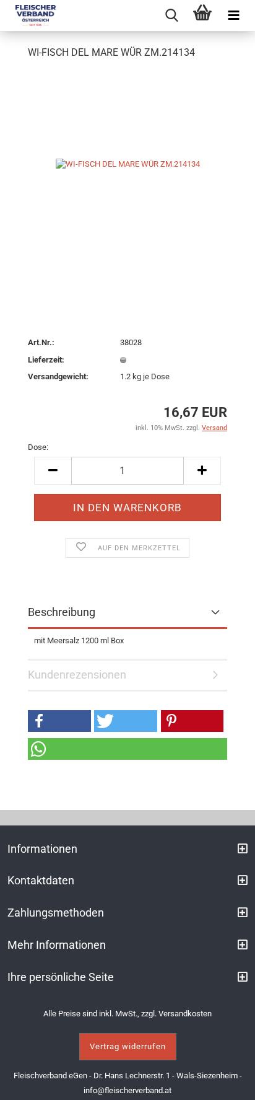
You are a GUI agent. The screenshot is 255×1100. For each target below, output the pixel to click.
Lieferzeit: (46, 359)
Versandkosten (185, 1013)
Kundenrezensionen (77, 674)
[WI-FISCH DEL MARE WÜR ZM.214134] (128, 163)
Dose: (38, 447)
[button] (59, 721)
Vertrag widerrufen (128, 1046)
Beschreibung (61, 611)
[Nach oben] (230, 1081)
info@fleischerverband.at (127, 1090)
